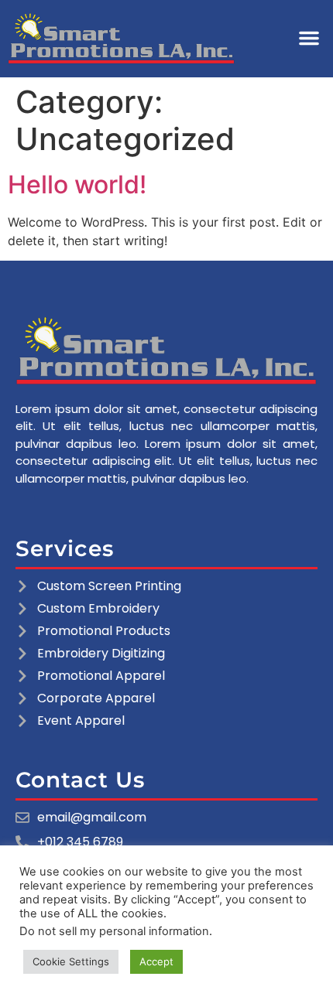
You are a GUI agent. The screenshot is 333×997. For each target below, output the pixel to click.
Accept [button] (156, 961)
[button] (309, 38)
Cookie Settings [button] (71, 961)
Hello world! (77, 184)
